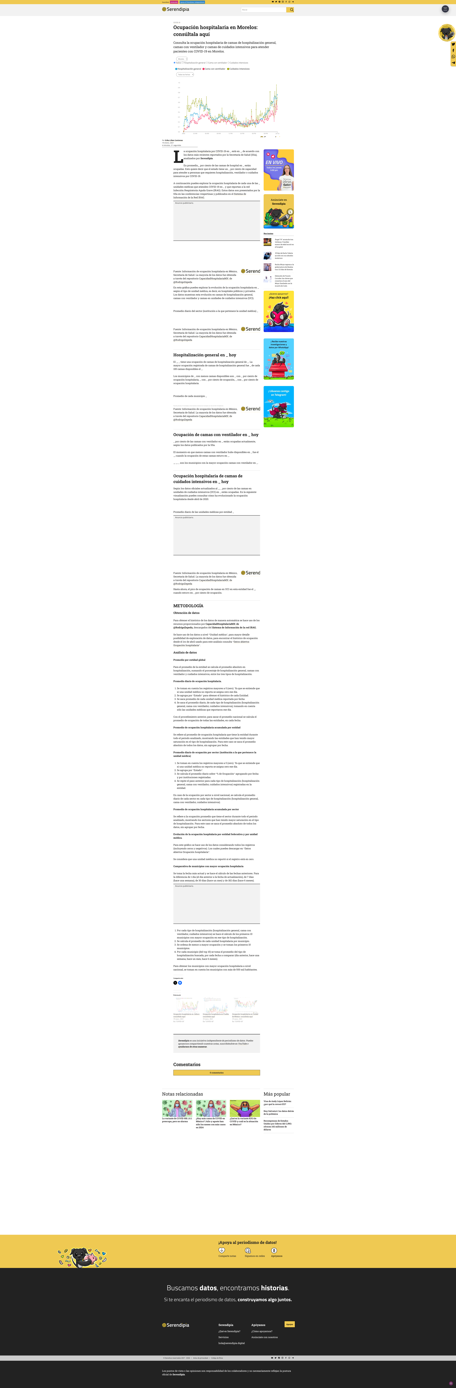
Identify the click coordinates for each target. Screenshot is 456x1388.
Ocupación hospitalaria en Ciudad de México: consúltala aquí (245, 1015)
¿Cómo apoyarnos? (261, 1331)
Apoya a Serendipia (447, 33)
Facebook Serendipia (286, 2)
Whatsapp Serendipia (289, 2)
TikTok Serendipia (279, 2)
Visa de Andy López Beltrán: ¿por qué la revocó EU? (277, 1103)
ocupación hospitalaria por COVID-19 (205, 151)
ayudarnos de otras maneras (192, 1046)
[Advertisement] (216, 222)
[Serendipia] (176, 11)
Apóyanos (276, 1255)
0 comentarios (217, 1072)
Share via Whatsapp (453, 56)
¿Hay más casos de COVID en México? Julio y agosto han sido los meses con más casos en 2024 (211, 1123)
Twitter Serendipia (276, 2)
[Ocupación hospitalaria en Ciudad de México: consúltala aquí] (245, 1005)
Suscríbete (165, 2)
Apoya (192, 2)
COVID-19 (176, 22)
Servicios (223, 1337)
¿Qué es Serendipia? (229, 1331)
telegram (453, 63)
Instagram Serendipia (283, 2)
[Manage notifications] (451, 1383)
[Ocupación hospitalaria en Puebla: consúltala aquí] (216, 1005)
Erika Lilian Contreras (174, 140)
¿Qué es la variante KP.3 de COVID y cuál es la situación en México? (244, 1121)
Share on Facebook (453, 50)
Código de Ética (217, 1358)
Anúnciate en (279, 201)
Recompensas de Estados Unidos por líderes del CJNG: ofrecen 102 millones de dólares (278, 1125)
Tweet (453, 44)
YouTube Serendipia (273, 2)
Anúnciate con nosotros (264, 1337)
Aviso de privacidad (200, 1358)
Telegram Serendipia (293, 2)
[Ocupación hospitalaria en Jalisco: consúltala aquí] (186, 1005)
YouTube (242, 1043)
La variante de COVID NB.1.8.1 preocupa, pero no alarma (177, 1120)
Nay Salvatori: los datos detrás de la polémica (279, 1112)
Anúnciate (174, 2)
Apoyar (289, 1324)
